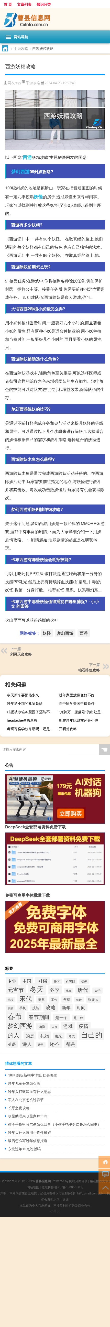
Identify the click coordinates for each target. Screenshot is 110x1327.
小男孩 (55, 1211)
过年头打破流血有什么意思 (29, 1091)
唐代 (83, 989)
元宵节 (16, 989)
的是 (30, 1035)
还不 (55, 1043)
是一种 (78, 1017)
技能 (35, 1007)
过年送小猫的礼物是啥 (25, 703)
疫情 (84, 1026)
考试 (72, 1036)
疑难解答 (47, 1187)
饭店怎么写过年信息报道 (27, 1140)
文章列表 (24, 4)
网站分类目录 (78, 1181)
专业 (12, 981)
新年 (66, 1007)
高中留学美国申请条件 (77, 703)
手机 (22, 1007)
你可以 (70, 981)
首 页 (8, 4)
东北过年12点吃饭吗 (24, 1148)
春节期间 (39, 1017)
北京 (68, 991)
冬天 (37, 989)
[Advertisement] (55, 1272)
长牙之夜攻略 (18, 1107)
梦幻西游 (20, 171)
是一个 (61, 1017)
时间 (81, 1007)
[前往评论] (104, 1174)
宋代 (25, 998)
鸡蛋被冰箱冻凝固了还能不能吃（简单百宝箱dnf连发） (32, 711)
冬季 (55, 989)
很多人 (93, 999)
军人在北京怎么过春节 (26, 1099)
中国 (27, 981)
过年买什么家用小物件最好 (29, 1132)
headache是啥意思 (22, 720)
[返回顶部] (104, 1187)
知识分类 (44, 4)
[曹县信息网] (55, 19)
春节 (15, 1015)
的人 (13, 1035)
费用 (40, 1045)
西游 (27, 157)
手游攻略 (21, 48)
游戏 (68, 1026)
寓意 (41, 999)
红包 (58, 1035)
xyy (18, 83)
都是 (70, 1044)
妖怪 (38, 196)
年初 (66, 999)
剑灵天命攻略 (21, 653)
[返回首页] (104, 1161)
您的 (10, 1008)
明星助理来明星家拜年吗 (27, 1115)
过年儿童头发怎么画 (24, 1083)
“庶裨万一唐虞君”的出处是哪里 (83, 711)
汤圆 (42, 1026)
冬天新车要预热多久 (23, 694)
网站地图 (33, 1187)
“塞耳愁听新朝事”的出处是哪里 (32, 1075)
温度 (54, 1027)
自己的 (91, 1034)
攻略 (51, 1007)
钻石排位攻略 (89, 669)
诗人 (27, 1043)
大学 (97, 990)
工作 (54, 999)
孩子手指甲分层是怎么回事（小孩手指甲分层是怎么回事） (54, 1124)
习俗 (42, 980)
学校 (10, 999)
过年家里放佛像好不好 (77, 694)
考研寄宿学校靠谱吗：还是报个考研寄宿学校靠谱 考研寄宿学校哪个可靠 (32, 728)
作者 (57, 981)
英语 (12, 1044)
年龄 (79, 999)
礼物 (44, 1035)
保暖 (84, 981)
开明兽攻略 (68, 728)
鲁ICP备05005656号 (68, 1187)
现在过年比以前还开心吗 (78, 720)
